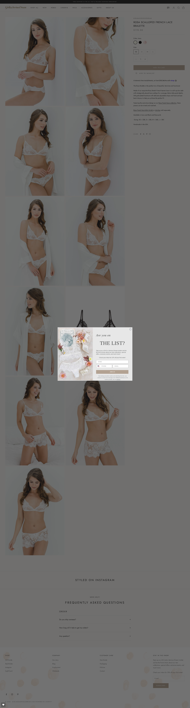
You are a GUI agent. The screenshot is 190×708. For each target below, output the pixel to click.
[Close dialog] (130, 329)
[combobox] (98, 366)
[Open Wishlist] (3, 705)
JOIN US (112, 372)
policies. (118, 379)
